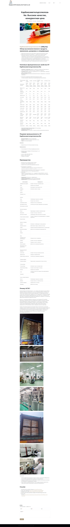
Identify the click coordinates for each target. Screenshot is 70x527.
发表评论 (22, 519)
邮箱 (31, 508)
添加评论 (21, 511)
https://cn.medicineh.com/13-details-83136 (36, 491)
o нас (49, 2)
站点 (41, 508)
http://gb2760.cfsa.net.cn (38, 489)
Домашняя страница (43, 2)
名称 (21, 508)
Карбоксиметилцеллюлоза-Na (30, 47)
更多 (53, 2)
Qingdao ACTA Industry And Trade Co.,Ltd (19, 4)
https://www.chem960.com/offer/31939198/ (36, 490)
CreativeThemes (26, 525)
